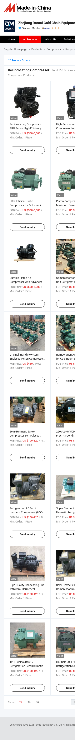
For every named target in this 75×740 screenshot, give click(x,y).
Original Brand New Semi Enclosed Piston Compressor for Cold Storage (27, 358)
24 (20, 702)
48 (37, 702)
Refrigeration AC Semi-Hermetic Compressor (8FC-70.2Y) (26, 512)
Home (11, 39)
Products (32, 39)
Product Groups (21, 60)
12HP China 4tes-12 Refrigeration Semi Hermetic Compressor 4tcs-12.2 (26, 666)
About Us (50, 39)
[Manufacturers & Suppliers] (28, 7)
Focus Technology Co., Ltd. (49, 724)
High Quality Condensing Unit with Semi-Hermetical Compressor (27, 589)
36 (29, 702)
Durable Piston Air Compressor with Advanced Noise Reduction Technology (26, 282)
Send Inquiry (27, 150)
